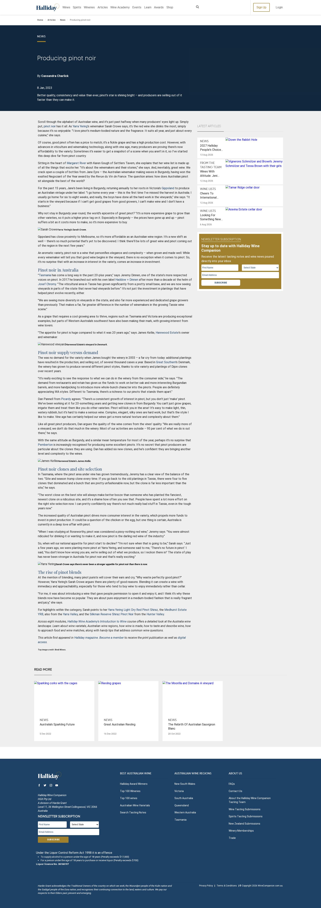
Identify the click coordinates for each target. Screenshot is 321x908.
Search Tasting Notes (133, 812)
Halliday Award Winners (133, 783)
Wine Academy (120, 7)
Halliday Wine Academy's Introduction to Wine (97, 621)
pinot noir (50, 126)
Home (40, 20)
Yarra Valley (70, 614)
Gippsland (168, 188)
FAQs (232, 783)
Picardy (66, 399)
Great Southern (166, 362)
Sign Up (261, 7)
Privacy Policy (206, 885)
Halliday (48, 7)
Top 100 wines (128, 798)
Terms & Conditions (227, 885)
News (62, 20)
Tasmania (45, 275)
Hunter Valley (155, 614)
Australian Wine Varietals (135, 805)
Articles (103, 7)
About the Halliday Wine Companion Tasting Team (250, 800)
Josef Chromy (47, 284)
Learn (147, 7)
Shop (169, 7)
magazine (91, 637)
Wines (66, 7)
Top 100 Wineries (130, 791)
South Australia (183, 798)
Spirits (77, 7)
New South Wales (184, 783)
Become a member (111, 637)
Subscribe (220, 282)
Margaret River (76, 163)
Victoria (179, 791)
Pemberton (45, 444)
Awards (159, 7)
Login (279, 7)
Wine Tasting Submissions (244, 809)
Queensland (181, 805)
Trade (232, 837)
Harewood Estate (167, 332)
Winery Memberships (241, 830)
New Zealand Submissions (244, 823)
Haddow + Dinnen (126, 279)
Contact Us (235, 791)
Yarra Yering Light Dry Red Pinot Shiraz (133, 610)
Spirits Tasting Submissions (245, 816)
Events (136, 7)
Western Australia (185, 812)
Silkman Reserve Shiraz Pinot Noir (112, 614)
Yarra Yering (80, 126)
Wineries (89, 7)
